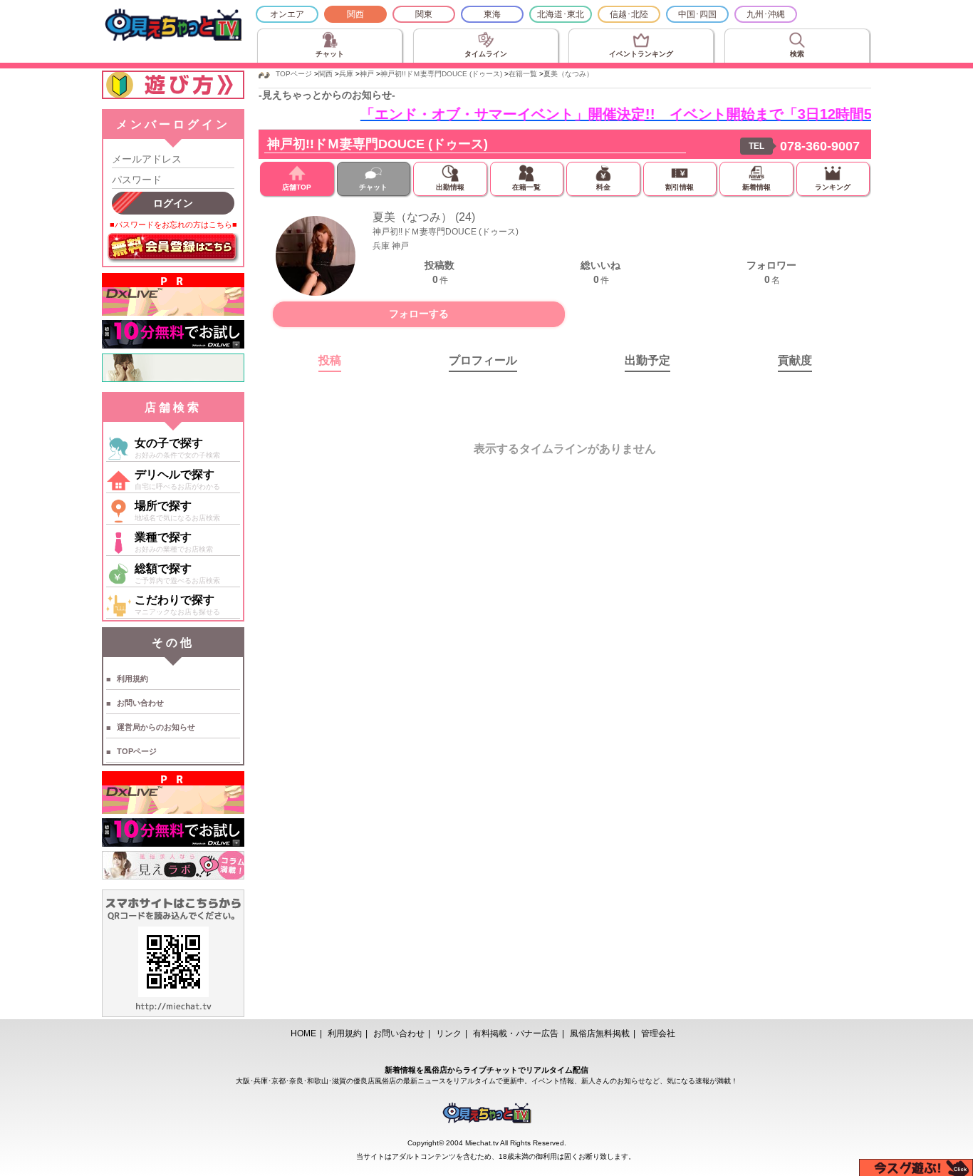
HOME (303, 1033)
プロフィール (483, 360)
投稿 (329, 360)
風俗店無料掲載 (600, 1033)
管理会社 (658, 1033)
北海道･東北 (560, 14)
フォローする (419, 313)
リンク (449, 1033)
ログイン (173, 203)
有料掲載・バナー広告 (515, 1033)
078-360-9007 (820, 146)
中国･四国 (697, 14)
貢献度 (795, 360)
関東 (423, 14)
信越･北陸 (629, 14)
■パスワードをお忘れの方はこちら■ (173, 224)
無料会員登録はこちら (173, 248)
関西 (355, 14)
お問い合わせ (140, 702)
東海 (492, 14)
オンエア (287, 14)
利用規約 (132, 678)
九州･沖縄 (765, 14)
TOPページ (137, 751)
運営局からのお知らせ (156, 727)
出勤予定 (647, 360)
